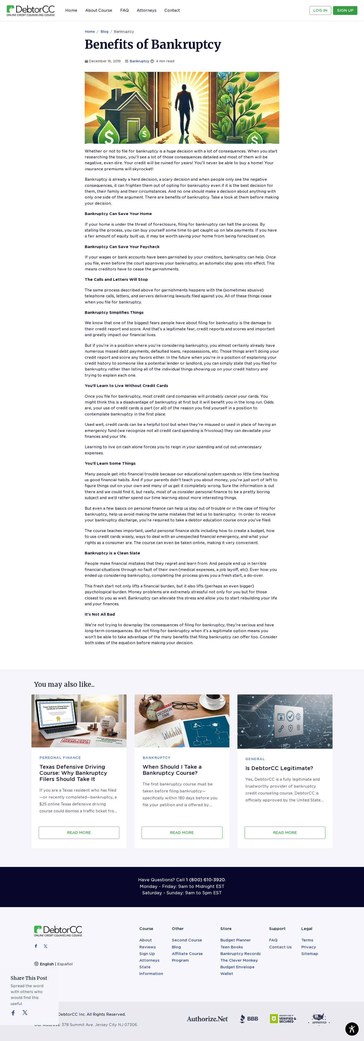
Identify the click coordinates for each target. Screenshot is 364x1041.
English (47, 964)
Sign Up (345, 10)
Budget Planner (235, 940)
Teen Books (231, 947)
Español (65, 964)
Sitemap (309, 954)
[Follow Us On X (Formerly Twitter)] (25, 1012)
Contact (172, 10)
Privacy (308, 947)
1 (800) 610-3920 (205, 879)
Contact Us (280, 947)
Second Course (187, 940)
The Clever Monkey (239, 960)
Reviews (147, 947)
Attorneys (146, 9)
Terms (307, 940)
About (145, 940)
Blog (104, 32)
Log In (320, 10)
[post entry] (79, 720)
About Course (98, 10)
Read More (79, 832)
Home (71, 10)
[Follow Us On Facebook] (16, 1013)
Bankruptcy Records (240, 954)
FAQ (124, 10)
